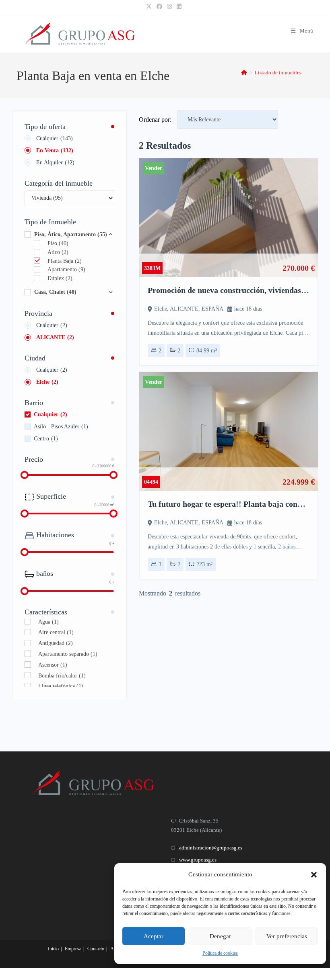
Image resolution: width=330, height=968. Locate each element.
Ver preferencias (286, 936)
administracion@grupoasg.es (210, 848)
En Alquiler (55, 163)
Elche (47, 382)
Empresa (73, 949)
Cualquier (54, 138)
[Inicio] (244, 73)
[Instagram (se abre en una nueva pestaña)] (169, 6)
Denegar (220, 936)
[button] (314, 875)
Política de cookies (220, 953)
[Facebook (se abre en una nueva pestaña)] (159, 6)
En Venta (54, 150)
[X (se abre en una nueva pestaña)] (150, 6)
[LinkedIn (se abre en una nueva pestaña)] (179, 6)
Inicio (53, 949)
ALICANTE (55, 337)
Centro (46, 439)
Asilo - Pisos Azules (61, 427)
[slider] (25, 475)
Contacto (95, 949)
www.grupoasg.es (198, 860)
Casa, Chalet (55, 292)
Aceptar (153, 936)
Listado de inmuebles (278, 73)
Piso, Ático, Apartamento (70, 234)
